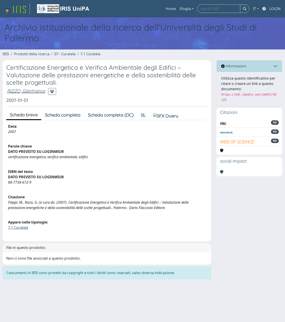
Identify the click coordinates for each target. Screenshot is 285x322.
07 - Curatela (64, 53)
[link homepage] (16, 8)
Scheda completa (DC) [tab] (111, 115)
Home (171, 8)
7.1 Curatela (90, 53)
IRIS (6, 53)
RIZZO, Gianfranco (26, 91)
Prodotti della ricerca (31, 53)
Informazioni (235, 66)
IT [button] (254, 8)
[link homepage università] (63, 8)
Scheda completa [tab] (62, 115)
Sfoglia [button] (185, 8)
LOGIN (275, 8)
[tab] (143, 115)
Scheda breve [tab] (24, 114)
